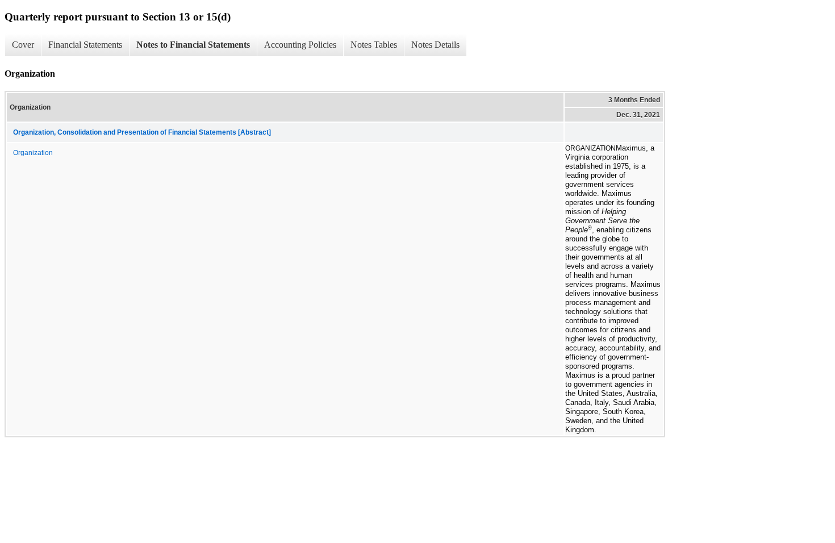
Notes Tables (373, 44)
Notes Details (435, 44)
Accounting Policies (300, 44)
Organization (33, 152)
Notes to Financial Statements (193, 44)
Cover (23, 44)
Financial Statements (85, 44)
